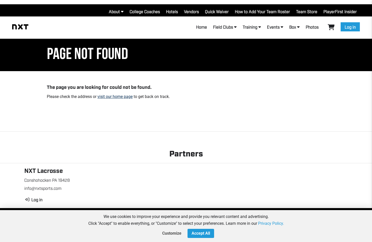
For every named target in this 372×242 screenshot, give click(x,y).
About (114, 11)
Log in (350, 26)
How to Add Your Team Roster (262, 11)
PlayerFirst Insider (340, 11)
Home (201, 26)
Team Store (306, 11)
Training (250, 26)
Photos (312, 26)
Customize (171, 233)
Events (273, 26)
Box (292, 26)
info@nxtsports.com (42, 188)
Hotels (172, 11)
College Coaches (145, 11)
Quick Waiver (217, 11)
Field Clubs (223, 26)
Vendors (191, 11)
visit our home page (115, 96)
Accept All (201, 233)
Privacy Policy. (271, 223)
